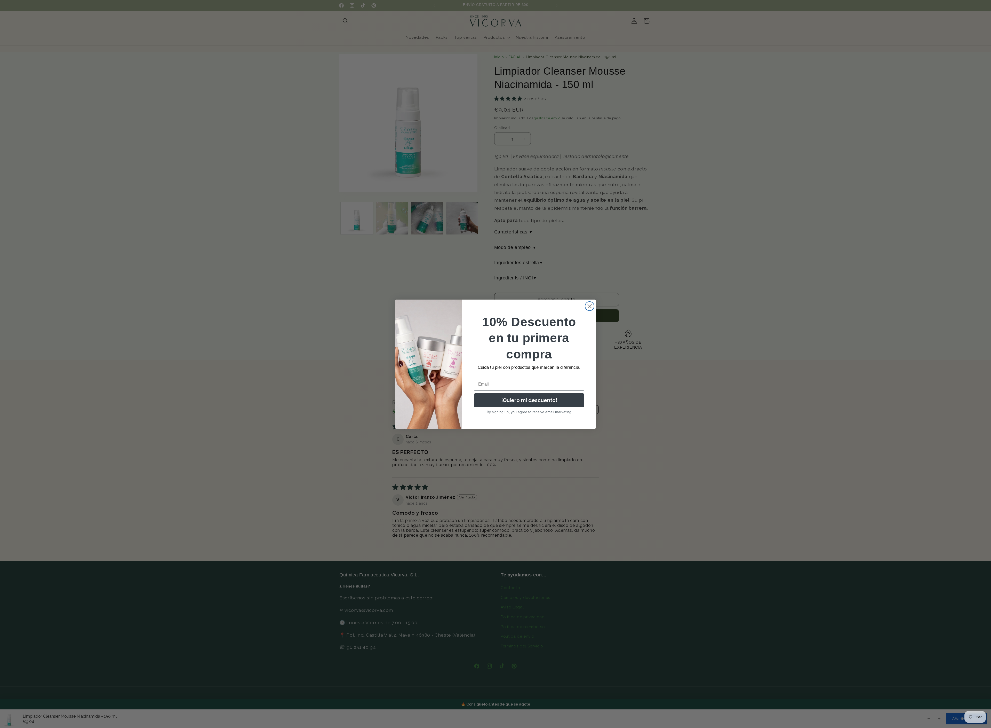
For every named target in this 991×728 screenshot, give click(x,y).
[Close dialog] (589, 306)
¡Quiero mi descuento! (529, 400)
